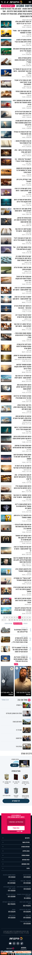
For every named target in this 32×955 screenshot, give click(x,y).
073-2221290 (27, 911)
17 (12, 620)
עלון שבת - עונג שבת (26, 880)
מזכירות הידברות (27, 874)
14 (19, 620)
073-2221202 (27, 923)
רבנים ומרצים (25, 859)
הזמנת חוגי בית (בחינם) (25, 909)
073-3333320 (11, 890)
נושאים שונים (25, 855)
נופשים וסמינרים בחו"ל (25, 921)
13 (22, 620)
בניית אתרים (24, 948)
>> (2, 620)
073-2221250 (11, 917)
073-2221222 (27, 876)
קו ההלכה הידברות (10, 894)
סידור (28, 868)
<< (30, 617)
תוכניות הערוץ (26, 846)
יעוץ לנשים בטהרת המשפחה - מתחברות (24, 894)
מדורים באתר (26, 842)
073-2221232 (27, 888)
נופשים (13, 909)
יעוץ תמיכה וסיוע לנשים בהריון (25, 902)
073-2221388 (27, 882)
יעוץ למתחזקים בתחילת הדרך (24, 886)
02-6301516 (27, 897)
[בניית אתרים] (24, 947)
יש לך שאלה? (5, 699)
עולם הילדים (26, 850)
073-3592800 (11, 882)
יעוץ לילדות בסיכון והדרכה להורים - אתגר (9, 887)
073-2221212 (11, 876)
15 (17, 620)
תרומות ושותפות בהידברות (9, 874)
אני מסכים (15, 831)
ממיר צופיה (28, 915)
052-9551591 (27, 905)
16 (14, 620)
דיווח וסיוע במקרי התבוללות (9, 901)
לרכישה (14, 765)
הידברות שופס (12, 915)
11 (27, 620)
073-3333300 (11, 896)
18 (9, 620)
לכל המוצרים (16, 800)
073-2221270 (11, 911)
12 (24, 620)
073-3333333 (27, 917)
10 (30, 620)
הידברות (27, 837)
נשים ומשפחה (26, 863)
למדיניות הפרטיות (13, 831)
